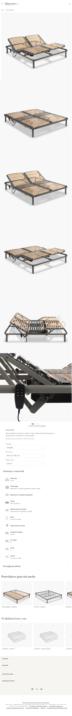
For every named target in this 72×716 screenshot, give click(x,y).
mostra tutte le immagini (37, 426)
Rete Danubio (10, 10)
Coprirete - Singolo (8, 648)
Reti (2, 10)
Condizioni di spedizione (32, 708)
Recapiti (43, 708)
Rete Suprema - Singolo (9, 607)
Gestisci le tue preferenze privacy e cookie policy (36, 702)
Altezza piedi (10, 460)
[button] (2, 4)
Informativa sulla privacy (56, 706)
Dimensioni (9, 452)
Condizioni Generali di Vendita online (57, 708)
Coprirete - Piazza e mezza (42, 648)
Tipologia (9, 444)
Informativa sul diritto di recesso (39, 706)
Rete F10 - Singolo (39, 607)
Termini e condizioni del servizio (15, 708)
